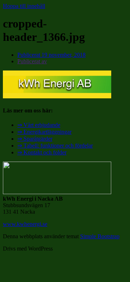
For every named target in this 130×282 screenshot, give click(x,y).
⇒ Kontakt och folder (41, 152)
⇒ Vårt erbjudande (38, 125)
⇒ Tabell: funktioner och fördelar (55, 145)
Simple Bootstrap (100, 236)
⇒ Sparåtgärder (34, 139)
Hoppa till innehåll (24, 6)
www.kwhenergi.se (25, 224)
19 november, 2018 (51, 55)
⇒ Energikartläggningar (44, 132)
